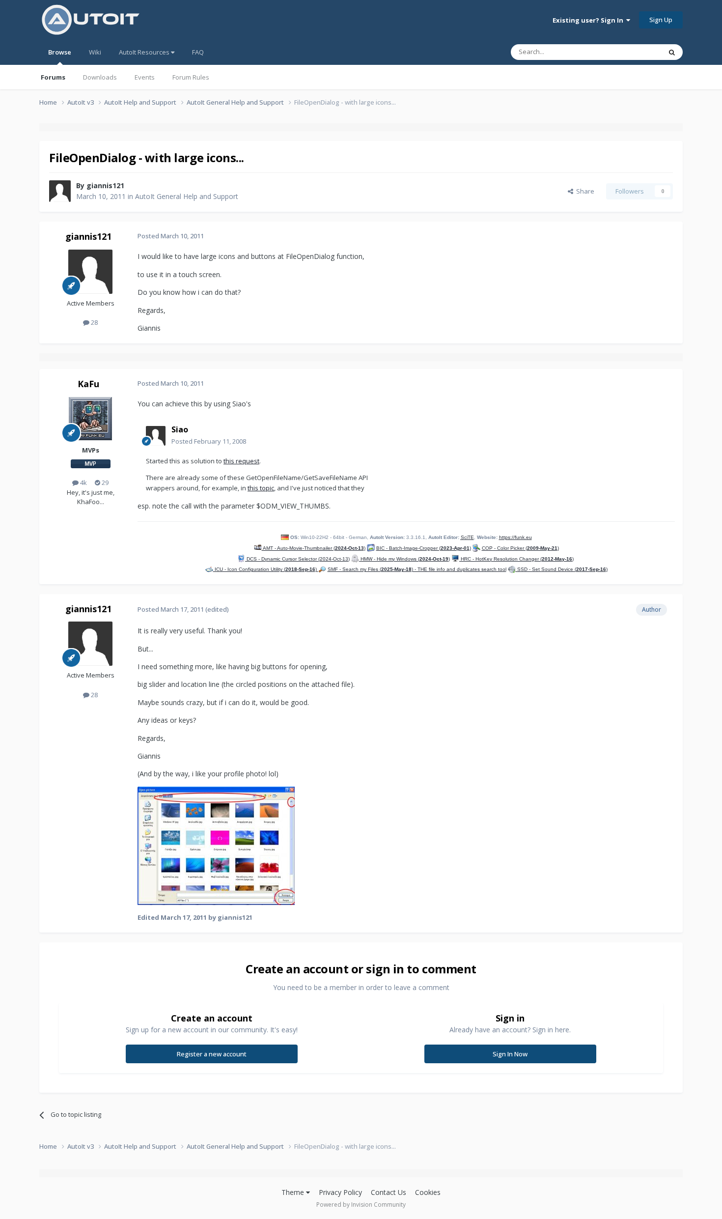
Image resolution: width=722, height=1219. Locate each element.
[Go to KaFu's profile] (90, 419)
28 (93, 322)
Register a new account (212, 1053)
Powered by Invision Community (361, 1204)
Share (583, 191)
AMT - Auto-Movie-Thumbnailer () (313, 548)
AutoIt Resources (145, 52)
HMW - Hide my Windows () (404, 559)
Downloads (100, 77)
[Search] (672, 52)
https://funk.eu (515, 537)
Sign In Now (510, 1053)
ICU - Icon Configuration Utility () (265, 569)
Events (145, 77)
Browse (59, 52)
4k (83, 482)
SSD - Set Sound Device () (562, 569)
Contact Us (388, 1192)
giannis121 (105, 185)
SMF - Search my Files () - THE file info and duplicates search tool (417, 569)
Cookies (428, 1192)
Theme (293, 1192)
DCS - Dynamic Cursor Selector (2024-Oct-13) (297, 559)
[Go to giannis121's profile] (60, 191)
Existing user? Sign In (589, 20)
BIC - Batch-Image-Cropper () (423, 548)
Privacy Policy (340, 1192)
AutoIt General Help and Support (186, 196)
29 (104, 482)
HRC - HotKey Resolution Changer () (516, 559)
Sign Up (660, 19)
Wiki (95, 52)
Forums (53, 77)
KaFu (88, 384)
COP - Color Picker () (520, 548)
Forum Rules (190, 77)
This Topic (633, 52)
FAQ (198, 52)
